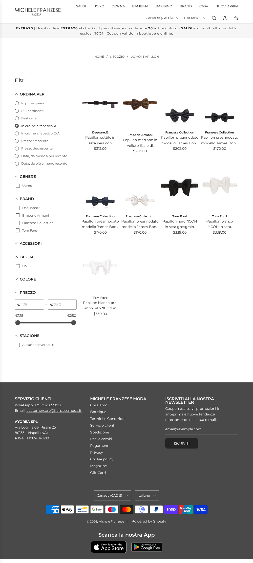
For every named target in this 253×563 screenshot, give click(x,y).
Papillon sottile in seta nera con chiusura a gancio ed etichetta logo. (100, 140)
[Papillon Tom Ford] (179, 185)
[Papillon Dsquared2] (100, 102)
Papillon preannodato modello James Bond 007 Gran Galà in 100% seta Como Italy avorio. (140, 224)
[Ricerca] (214, 18)
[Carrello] (235, 18)
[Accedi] (224, 18)
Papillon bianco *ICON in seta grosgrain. (219, 224)
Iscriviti (182, 443)
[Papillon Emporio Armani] (140, 103)
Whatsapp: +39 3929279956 (39, 405)
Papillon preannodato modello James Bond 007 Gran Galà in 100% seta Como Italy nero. (179, 140)
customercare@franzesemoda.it (54, 410)
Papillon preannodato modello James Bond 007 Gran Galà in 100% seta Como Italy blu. (100, 224)
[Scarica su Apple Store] (108, 547)
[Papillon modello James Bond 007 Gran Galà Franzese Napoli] (179, 102)
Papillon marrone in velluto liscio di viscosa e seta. (140, 143)
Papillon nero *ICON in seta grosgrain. (180, 224)
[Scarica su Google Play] (146, 547)
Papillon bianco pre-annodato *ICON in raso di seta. (100, 305)
